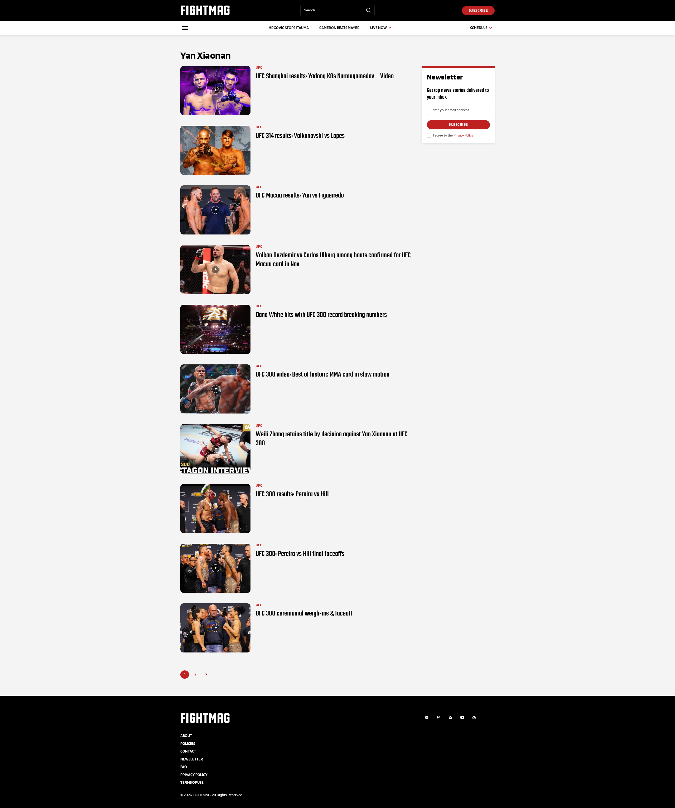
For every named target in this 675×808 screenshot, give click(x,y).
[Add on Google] (474, 717)
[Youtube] (462, 717)
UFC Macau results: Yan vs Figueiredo (300, 195)
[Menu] (185, 28)
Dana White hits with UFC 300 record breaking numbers (321, 314)
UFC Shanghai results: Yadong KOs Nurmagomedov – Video (325, 76)
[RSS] (450, 717)
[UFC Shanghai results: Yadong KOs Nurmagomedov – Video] (215, 90)
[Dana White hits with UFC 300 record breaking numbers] (215, 329)
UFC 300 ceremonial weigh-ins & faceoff (304, 613)
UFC (259, 67)
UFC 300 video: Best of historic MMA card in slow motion (322, 374)
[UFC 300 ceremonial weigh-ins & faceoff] (215, 627)
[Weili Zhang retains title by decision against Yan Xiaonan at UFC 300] (215, 448)
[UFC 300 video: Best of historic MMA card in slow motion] (215, 389)
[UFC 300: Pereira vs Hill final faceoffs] (215, 568)
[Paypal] (438, 717)
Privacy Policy (463, 135)
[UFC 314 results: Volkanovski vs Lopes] (215, 150)
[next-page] (206, 674)
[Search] (368, 10)
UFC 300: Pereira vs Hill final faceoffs (300, 553)
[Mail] (426, 717)
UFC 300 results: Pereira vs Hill (292, 494)
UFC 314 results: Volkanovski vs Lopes (300, 135)
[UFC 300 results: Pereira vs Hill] (215, 508)
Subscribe (458, 124)
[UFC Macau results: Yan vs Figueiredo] (215, 209)
